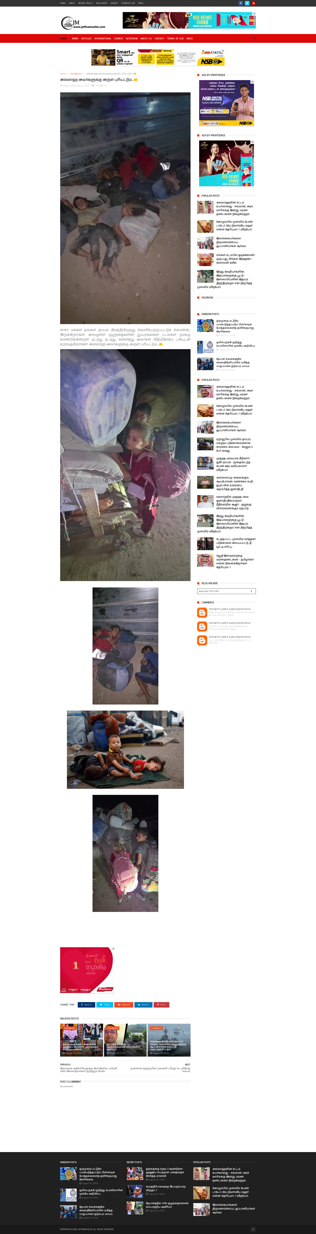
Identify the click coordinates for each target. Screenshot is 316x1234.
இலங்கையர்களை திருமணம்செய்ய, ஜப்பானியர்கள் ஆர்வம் (231, 242)
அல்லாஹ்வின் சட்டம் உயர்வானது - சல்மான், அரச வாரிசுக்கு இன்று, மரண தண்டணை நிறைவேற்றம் (234, 208)
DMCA (140, 3)
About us (146, 38)
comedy (118, 38)
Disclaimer (101, 3)
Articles (86, 38)
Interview (132, 38)
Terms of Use (128, 3)
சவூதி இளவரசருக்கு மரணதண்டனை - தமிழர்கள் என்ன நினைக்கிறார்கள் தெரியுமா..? (235, 561)
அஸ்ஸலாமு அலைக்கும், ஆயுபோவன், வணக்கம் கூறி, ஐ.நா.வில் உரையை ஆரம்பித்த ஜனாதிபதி (234, 483)
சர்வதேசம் (76, 73)
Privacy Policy (85, 3)
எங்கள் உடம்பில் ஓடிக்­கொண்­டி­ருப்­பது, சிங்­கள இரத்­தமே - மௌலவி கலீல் (235, 259)
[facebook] (240, 3)
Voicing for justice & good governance (230, 609)
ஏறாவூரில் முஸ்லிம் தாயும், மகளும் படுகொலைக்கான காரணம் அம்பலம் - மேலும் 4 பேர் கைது (234, 445)
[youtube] (253, 3)
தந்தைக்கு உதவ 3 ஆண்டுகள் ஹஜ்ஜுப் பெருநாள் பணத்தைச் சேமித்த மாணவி (80, 1047)
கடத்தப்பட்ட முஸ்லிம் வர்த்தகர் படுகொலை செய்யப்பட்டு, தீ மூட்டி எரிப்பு (236, 543)
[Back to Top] (253, 1229)
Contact (159, 38)
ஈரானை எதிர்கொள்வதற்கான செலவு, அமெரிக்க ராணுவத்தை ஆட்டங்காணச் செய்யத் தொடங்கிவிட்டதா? (168, 1045)
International (102, 38)
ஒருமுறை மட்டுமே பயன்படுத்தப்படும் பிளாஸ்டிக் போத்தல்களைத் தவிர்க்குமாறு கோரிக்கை (235, 326)
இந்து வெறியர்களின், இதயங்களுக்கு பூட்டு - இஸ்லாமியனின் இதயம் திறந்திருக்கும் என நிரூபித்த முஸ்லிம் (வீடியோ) (224, 279)
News (75, 38)
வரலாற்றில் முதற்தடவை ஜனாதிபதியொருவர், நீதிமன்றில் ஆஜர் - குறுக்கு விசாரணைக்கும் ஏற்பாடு (233, 502)
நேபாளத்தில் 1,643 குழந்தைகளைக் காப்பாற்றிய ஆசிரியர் (123, 1047)
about (72, 3)
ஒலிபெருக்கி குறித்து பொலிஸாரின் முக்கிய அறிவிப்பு (235, 344)
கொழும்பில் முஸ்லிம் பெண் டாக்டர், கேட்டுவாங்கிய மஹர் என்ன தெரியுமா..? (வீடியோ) (234, 225)
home (63, 3)
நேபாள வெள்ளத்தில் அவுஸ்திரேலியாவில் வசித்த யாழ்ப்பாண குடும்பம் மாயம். (233, 362)
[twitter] (247, 3)
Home (63, 38)
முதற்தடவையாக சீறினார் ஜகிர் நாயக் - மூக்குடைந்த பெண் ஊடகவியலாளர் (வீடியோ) (233, 464)
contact (114, 3)
